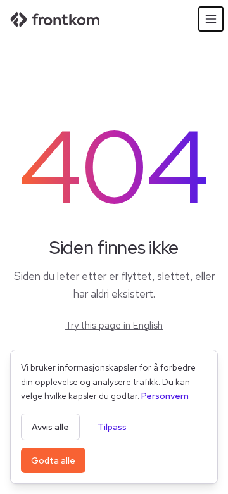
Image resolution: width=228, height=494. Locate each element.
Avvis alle (50, 427)
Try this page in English (114, 325)
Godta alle (53, 460)
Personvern (165, 396)
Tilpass (112, 427)
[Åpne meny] (211, 19)
